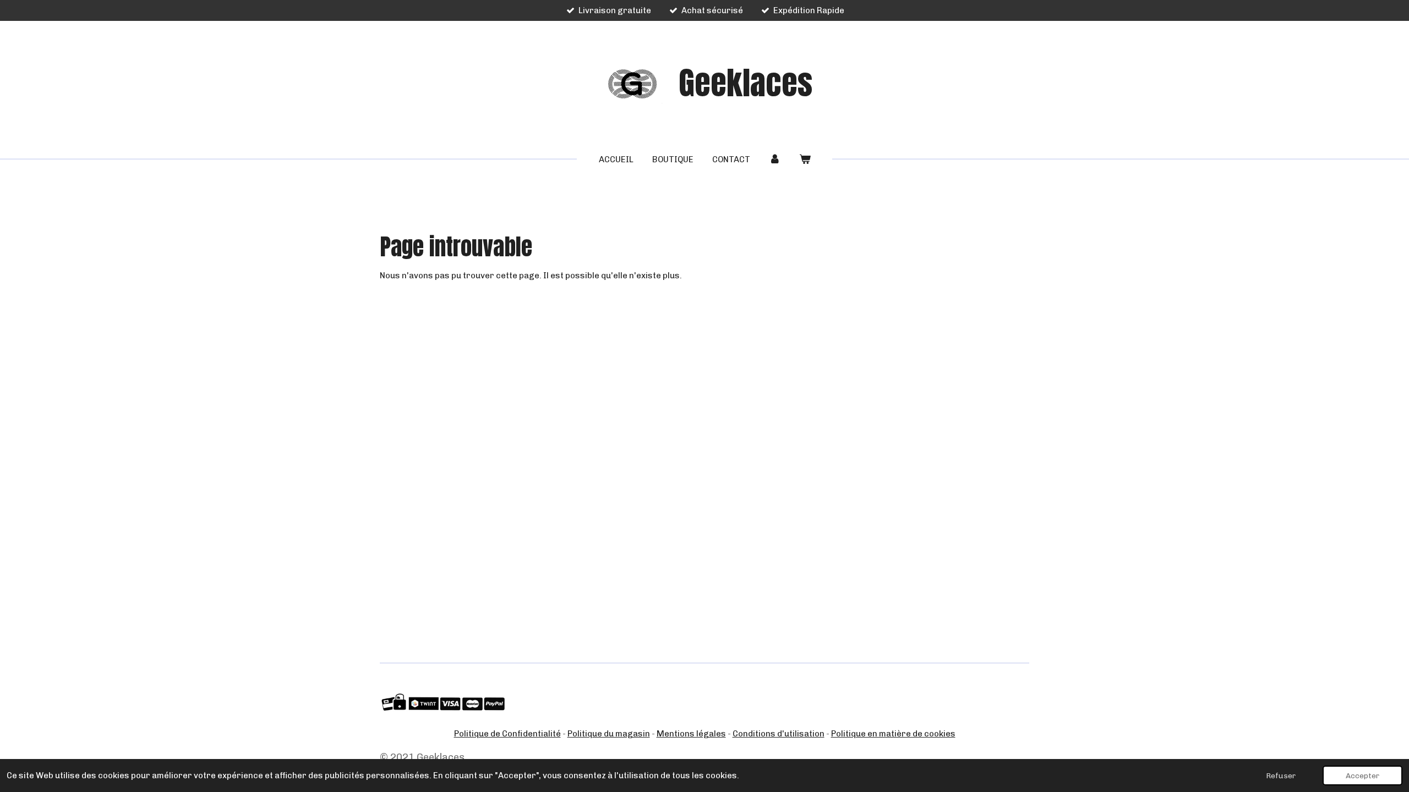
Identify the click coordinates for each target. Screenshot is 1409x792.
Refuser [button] (1281, 775)
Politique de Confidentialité (507, 734)
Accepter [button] (1362, 775)
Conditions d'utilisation (778, 734)
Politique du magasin (608, 734)
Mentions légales (691, 734)
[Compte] (774, 160)
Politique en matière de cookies (893, 734)
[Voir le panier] (805, 160)
